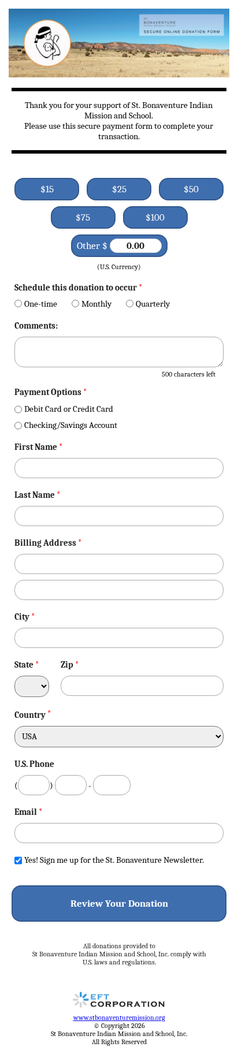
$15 (47, 189)
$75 (83, 217)
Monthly (96, 304)
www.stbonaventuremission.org (119, 1018)
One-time (40, 304)
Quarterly (153, 304)
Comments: (36, 326)
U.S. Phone (34, 764)
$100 (155, 217)
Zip (70, 665)
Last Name (37, 495)
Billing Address (48, 543)
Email (28, 812)
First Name (38, 447)
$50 (191, 189)
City (24, 617)
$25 (119, 189)
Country (30, 715)
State (26, 665)
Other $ (93, 245)
